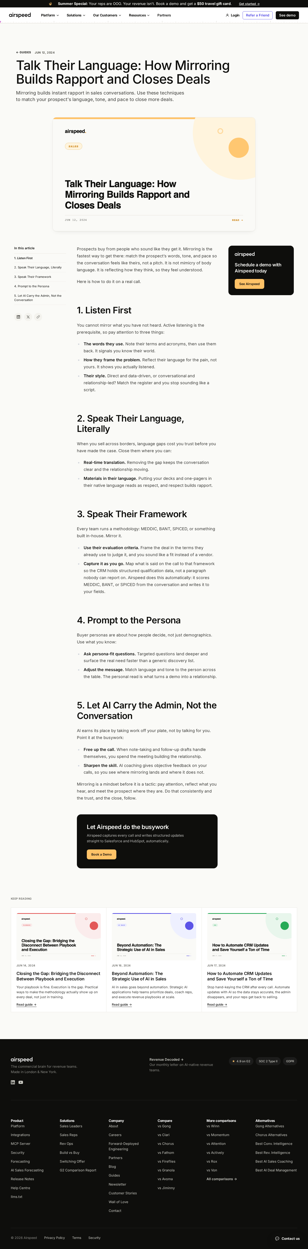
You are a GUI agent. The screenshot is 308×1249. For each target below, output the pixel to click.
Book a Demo (101, 854)
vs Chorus (166, 1143)
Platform (18, 1126)
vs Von (212, 1170)
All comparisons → (222, 1179)
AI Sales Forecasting (27, 1170)
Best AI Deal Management (276, 1170)
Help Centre (20, 1188)
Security (17, 1152)
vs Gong (164, 1126)
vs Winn (213, 1126)
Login (235, 15)
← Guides (23, 52)
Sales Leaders (71, 1126)
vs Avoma (165, 1179)
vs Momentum (218, 1135)
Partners (164, 15)
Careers (115, 1135)
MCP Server (20, 1143)
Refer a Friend (257, 15)
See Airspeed (249, 284)
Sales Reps (69, 1135)
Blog (112, 1166)
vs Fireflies (166, 1161)
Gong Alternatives (269, 1126)
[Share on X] (28, 317)
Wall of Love (118, 1202)
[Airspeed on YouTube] (20, 1082)
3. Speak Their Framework (32, 277)
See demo (287, 15)
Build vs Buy (69, 1152)
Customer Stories (123, 1193)
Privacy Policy (54, 1238)
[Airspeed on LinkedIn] (13, 1082)
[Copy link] (38, 317)
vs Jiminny (166, 1188)
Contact (115, 1211)
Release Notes (22, 1179)
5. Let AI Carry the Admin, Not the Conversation (38, 298)
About (113, 1126)
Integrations (20, 1135)
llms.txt (16, 1197)
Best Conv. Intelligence (273, 1143)
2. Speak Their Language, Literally (38, 267)
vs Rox (212, 1161)
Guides (114, 1175)
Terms (76, 1238)
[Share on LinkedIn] (18, 317)
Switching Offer (72, 1161)
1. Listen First (23, 258)
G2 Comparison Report (78, 1170)
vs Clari (164, 1135)
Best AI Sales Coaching (274, 1161)
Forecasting (20, 1161)
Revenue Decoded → (166, 1059)
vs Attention (216, 1143)
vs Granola (166, 1170)
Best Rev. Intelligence (272, 1152)
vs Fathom (166, 1152)
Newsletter (117, 1184)
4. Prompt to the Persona (31, 286)
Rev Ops (66, 1143)
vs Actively (215, 1152)
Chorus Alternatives (271, 1135)
